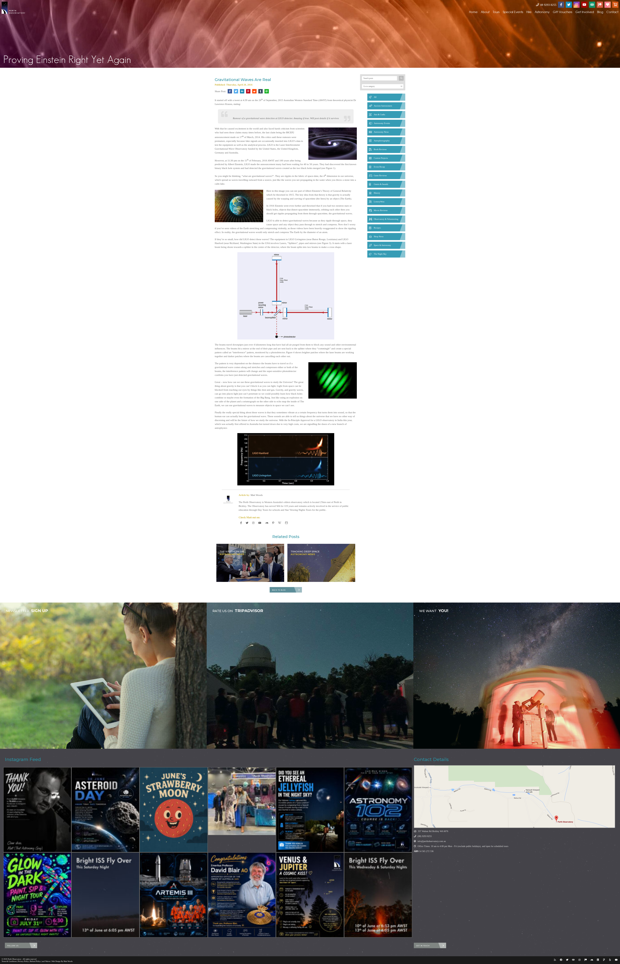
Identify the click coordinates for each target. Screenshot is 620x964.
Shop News (378, 236)
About (485, 12)
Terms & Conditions (9, 961)
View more (103, 676)
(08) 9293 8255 (425, 836)
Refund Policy (35, 961)
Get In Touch (423, 946)
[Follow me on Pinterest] (273, 523)
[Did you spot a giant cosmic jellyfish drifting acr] (310, 809)
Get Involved (584, 12)
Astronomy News (381, 132)
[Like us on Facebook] (561, 5)
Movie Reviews (381, 210)
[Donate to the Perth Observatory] (607, 5)
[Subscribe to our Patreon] (600, 5)
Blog (600, 12)
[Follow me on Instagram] (253, 523)
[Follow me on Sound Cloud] (266, 523)
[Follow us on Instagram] (577, 5)
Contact (612, 12)
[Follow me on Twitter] (247, 523)
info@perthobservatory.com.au (432, 841)
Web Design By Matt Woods (62, 961)
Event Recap (379, 167)
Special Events (513, 12)
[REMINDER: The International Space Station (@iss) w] (105, 895)
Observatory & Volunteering (386, 219)
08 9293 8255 (547, 4)
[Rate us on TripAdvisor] (592, 5)
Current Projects (381, 158)
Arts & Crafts (379, 114)
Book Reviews (380, 149)
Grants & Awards (381, 184)
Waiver (47, 961)
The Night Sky (380, 254)
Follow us (12, 946)
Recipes (377, 228)
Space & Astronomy (382, 245)
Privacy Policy (23, 961)
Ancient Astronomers (383, 106)
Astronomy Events (382, 123)
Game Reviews (380, 175)
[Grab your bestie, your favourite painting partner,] (37, 895)
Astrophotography (382, 140)
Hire (529, 12)
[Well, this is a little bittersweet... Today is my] (37, 809)
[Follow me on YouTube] (259, 523)
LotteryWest (379, 201)
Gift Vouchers (562, 12)
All (375, 97)
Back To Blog (279, 590)
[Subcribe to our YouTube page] (584, 5)
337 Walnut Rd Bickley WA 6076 (433, 831)
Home (473, 12)
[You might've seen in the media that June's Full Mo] (174, 809)
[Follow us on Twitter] (569, 5)
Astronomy (542, 12)
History (377, 193)
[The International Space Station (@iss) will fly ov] (378, 895)
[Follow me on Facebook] (241, 523)
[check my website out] (286, 523)
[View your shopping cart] (615, 5)
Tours (496, 12)
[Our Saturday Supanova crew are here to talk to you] (242, 801)
